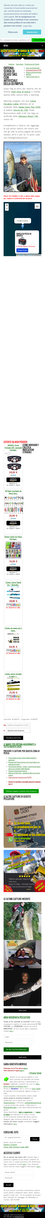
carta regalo (36, 1089)
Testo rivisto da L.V (32, 77)
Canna (33, 101)
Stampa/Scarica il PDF (33, 70)
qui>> (11, 1031)
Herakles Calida (11, 104)
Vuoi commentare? (33, 68)
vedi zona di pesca (21, 91)
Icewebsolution (19, 1217)
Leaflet (20, 255)
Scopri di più (22, 250)
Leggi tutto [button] (27, 26)
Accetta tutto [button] (32, 32)
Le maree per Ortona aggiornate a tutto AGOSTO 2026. (20, 745)
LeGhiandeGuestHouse (33, 1103)
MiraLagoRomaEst (10, 1107)
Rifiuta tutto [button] (13, 32)
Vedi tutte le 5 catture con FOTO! (20, 777)
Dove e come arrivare (33, 72)
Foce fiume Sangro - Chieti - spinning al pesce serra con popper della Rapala (24, 767)
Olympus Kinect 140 (28, 116)
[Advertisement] (22, 348)
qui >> (22, 1070)
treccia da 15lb (20, 110)
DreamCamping (9, 1103)
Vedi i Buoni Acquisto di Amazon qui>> (22, 1085)
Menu (6, 45)
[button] (22, 226)
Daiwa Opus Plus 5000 (29, 107)
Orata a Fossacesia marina (17, 771)
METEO (28, 74)
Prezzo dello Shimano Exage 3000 (16, 1147)
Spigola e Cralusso (10, 1145)
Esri (30, 255)
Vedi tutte (22, 1010)
